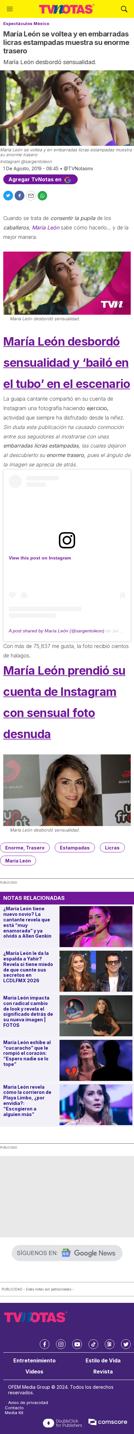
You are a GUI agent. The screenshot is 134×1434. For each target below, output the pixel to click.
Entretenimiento (34, 1361)
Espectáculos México (26, 23)
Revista (103, 1372)
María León (18, 860)
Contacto (14, 1407)
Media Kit (14, 1412)
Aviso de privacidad (28, 1402)
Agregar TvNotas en (35, 179)
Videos (34, 1372)
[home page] (66, 9)
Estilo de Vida (103, 1361)
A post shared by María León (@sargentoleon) (56, 630)
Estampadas (75, 847)
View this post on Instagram (40, 557)
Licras (112, 847)
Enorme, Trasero (25, 847)
